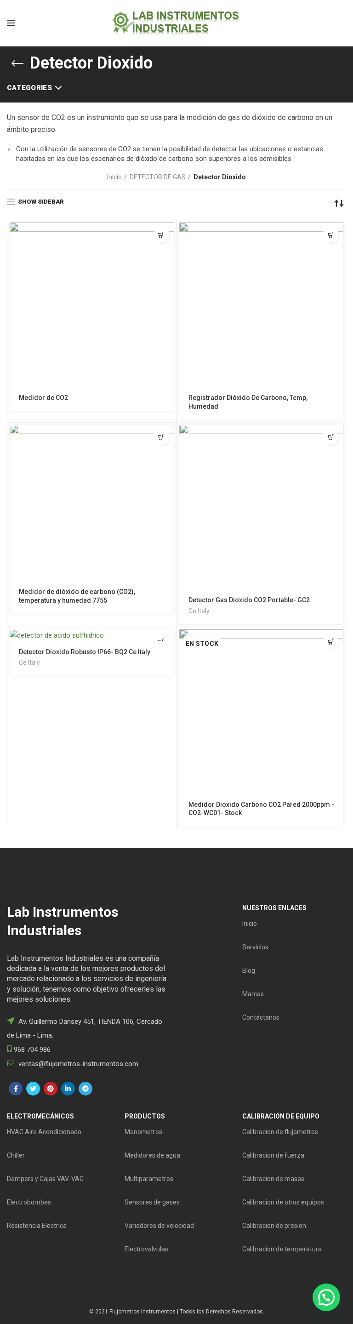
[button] (326, 1297)
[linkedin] (68, 1089)
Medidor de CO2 (43, 397)
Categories (29, 88)
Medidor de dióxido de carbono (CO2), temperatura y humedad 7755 (77, 596)
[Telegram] (85, 1089)
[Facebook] (16, 1089)
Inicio (114, 177)
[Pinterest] (50, 1089)
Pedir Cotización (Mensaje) (162, 235)
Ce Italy (199, 611)
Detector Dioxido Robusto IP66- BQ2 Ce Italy (84, 652)
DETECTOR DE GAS (158, 177)
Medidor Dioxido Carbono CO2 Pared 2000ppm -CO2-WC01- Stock (261, 808)
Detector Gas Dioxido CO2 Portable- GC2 (249, 600)
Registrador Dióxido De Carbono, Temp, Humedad (247, 402)
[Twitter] (33, 1089)
